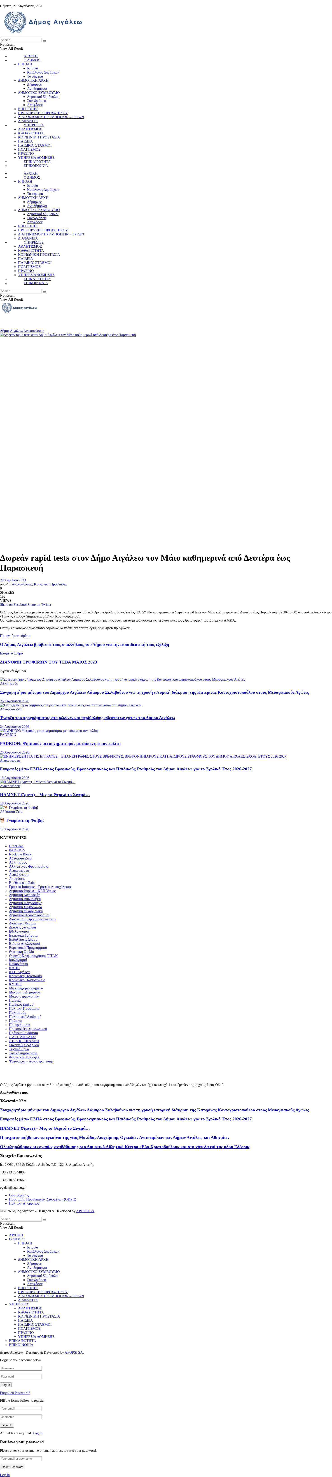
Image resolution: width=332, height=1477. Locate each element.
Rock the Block (20, 854)
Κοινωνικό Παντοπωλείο (27, 980)
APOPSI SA (85, 1211)
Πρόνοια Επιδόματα (23, 1033)
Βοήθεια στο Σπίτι (22, 883)
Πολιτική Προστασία (24, 1008)
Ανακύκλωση (18, 874)
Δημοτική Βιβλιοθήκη (25, 899)
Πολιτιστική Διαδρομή (25, 1016)
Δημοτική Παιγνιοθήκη (25, 903)
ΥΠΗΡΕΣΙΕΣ (34, 125)
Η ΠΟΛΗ (25, 64)
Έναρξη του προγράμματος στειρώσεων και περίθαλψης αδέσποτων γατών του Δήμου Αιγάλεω (87, 717)
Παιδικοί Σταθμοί (21, 1004)
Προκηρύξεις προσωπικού (28, 1029)
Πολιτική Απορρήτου (24, 1203)
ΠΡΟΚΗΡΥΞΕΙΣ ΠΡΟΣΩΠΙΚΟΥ (43, 113)
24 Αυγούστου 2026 (14, 726)
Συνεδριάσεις (36, 101)
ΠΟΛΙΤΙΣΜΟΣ (29, 149)
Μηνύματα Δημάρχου (24, 992)
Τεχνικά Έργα (19, 1049)
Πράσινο (15, 1021)
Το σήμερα (35, 76)
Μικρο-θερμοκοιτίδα (24, 996)
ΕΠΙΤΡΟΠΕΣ (28, 109)
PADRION (8, 735)
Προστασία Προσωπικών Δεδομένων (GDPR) (42, 1199)
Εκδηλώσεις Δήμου (23, 939)
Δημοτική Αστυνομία (24, 895)
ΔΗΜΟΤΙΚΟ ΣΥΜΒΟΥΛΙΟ (39, 92)
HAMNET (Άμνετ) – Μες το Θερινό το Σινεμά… (45, 794)
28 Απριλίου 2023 (13, 580)
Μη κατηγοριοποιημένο (26, 988)
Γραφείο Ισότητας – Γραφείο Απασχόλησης (40, 887)
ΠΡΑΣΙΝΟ (26, 153)
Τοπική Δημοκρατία (23, 1053)
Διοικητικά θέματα (22, 923)
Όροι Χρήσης (19, 1195)
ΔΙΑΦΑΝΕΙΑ (28, 121)
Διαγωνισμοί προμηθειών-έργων (32, 919)
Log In (37, 1433)
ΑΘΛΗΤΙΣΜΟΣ (30, 129)
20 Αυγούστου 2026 (14, 752)
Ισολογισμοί (18, 960)
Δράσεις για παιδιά (22, 927)
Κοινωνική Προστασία (50, 584)
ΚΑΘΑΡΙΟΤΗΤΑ (31, 133)
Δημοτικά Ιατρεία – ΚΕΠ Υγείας (32, 891)
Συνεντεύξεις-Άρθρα (24, 1045)
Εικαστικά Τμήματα (23, 935)
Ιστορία (32, 68)
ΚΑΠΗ (14, 968)
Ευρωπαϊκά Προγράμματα (28, 947)
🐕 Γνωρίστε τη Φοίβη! (22, 820)
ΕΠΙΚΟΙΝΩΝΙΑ (36, 166)
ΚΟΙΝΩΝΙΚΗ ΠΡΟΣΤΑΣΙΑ (39, 137)
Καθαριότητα (18, 964)
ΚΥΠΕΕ (15, 984)
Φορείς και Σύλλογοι (24, 1057)
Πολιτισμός (17, 1012)
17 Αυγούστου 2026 (14, 829)
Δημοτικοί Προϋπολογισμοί (29, 915)
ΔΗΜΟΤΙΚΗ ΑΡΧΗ (33, 80)
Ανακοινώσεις (33, 331)
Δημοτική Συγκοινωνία (25, 907)
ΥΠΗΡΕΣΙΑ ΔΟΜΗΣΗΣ (36, 157)
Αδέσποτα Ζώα (11, 709)
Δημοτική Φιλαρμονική (26, 911)
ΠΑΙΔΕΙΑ (25, 141)
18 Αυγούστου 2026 (14, 778)
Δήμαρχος (34, 84)
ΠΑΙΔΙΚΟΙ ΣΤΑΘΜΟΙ (34, 145)
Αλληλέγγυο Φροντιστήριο (28, 866)
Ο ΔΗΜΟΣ (32, 60)
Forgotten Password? (15, 1393)
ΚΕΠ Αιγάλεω (19, 972)
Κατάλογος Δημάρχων (43, 72)
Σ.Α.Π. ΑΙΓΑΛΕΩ (22, 1037)
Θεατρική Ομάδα (21, 952)
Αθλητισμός (9, 683)
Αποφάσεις (35, 105)
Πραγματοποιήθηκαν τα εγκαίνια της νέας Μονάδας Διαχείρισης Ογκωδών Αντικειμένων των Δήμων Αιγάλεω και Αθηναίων (114, 1137)
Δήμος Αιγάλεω (11, 331)
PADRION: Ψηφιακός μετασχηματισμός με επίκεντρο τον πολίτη (60, 743)
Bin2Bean (16, 846)
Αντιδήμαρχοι (37, 88)
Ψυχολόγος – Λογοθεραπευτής (31, 1061)
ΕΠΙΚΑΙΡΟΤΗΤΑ (37, 162)
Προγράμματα (19, 1025)
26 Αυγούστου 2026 (14, 701)
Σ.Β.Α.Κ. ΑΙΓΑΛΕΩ (24, 1041)
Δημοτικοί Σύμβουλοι (42, 97)
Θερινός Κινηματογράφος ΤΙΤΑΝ (33, 956)
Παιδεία (15, 1000)
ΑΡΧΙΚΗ (31, 56)
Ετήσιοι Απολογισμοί (24, 943)
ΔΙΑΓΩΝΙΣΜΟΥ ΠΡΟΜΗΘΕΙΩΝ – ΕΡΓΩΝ (51, 117)
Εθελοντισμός (19, 931)
